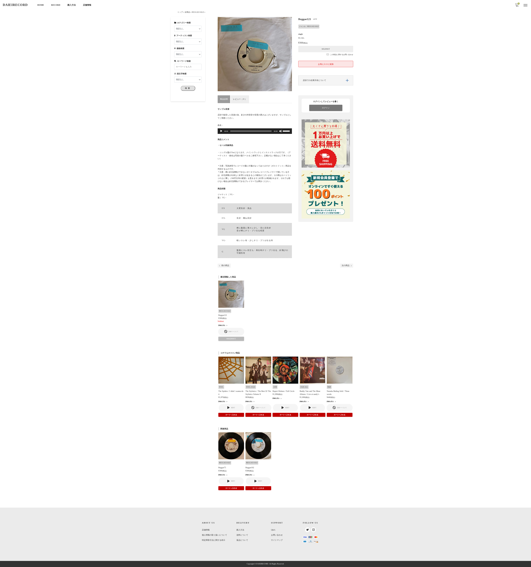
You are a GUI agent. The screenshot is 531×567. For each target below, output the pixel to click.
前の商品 (225, 265)
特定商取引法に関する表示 (213, 540)
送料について (242, 535)
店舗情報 (87, 5)
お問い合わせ (277, 535)
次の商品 (345, 265)
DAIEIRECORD (15, 5)
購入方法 (71, 5)
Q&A (273, 530)
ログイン (326, 108)
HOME (40, 5)
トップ (180, 12)
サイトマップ (277, 540)
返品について (242, 540)
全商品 (187, 12)
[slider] (287, 130)
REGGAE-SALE (198, 12)
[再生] (221, 131)
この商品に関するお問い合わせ (341, 55)
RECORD (55, 5)
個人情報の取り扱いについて (214, 535)
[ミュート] (280, 131)
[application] (255, 131)
